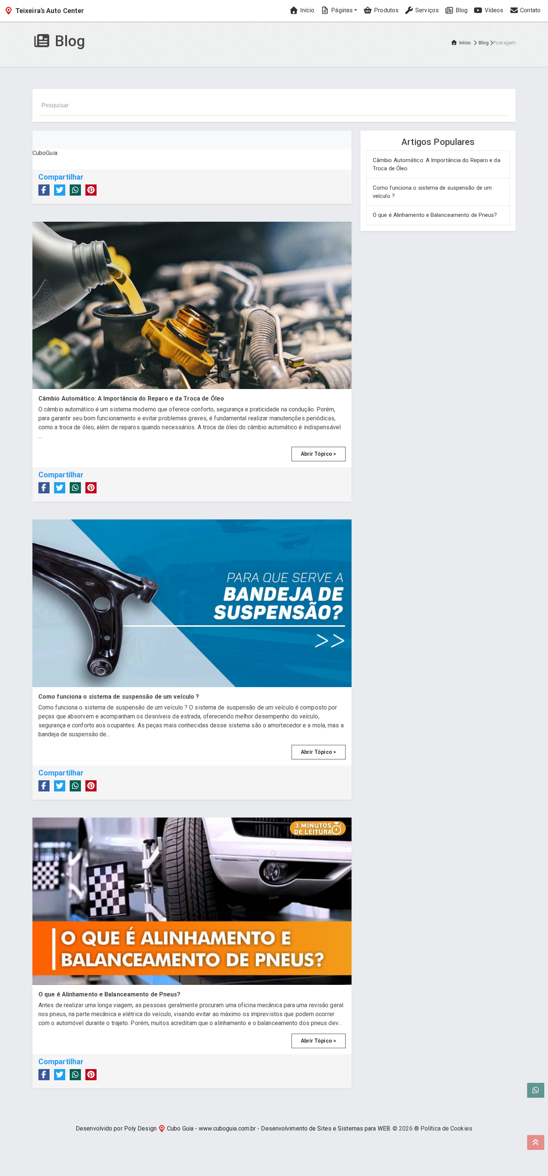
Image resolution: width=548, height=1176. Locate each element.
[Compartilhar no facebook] (44, 190)
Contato (530, 10)
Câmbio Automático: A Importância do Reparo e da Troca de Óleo (436, 164)
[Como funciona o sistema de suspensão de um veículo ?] (192, 603)
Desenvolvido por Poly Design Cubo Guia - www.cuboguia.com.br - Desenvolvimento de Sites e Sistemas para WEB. (233, 1128)
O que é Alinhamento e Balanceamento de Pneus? (435, 215)
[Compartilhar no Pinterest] (91, 190)
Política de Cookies (446, 1128)
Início (307, 10)
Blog (461, 10)
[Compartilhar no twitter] (59, 190)
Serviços (426, 10)
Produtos (385, 10)
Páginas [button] (341, 10)
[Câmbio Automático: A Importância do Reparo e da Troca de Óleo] (192, 305)
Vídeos (493, 10)
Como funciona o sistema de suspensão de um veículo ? (432, 192)
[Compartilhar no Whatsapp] (75, 190)
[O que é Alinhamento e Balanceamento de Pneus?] (192, 901)
